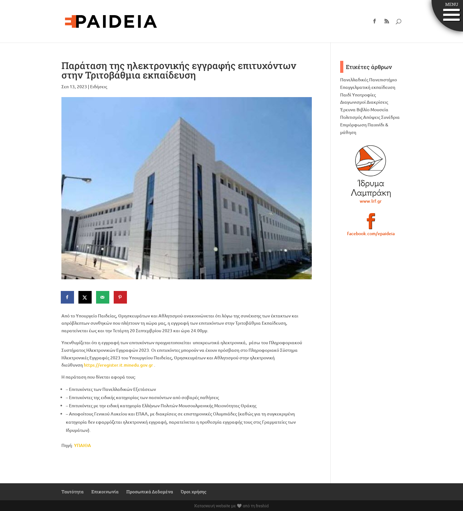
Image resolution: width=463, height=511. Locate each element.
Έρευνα (348, 110)
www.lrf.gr (371, 201)
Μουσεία (379, 110)
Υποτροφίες (364, 95)
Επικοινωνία (104, 492)
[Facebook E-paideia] (371, 224)
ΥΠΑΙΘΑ (82, 445)
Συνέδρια (390, 117)
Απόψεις (371, 117)
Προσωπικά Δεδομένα (149, 492)
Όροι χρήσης (193, 492)
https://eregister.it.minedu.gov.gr (118, 365)
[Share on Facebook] (67, 297)
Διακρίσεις (377, 102)
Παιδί (345, 95)
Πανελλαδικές (354, 80)
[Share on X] (85, 297)
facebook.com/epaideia (371, 233)
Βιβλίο (363, 110)
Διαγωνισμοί (353, 102)
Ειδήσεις (98, 87)
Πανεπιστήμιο (383, 80)
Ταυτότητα (72, 492)
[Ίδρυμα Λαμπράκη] (371, 171)
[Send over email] (103, 297)
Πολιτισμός (351, 117)
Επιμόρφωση (353, 125)
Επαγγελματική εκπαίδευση (367, 87)
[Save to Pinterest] (120, 297)
